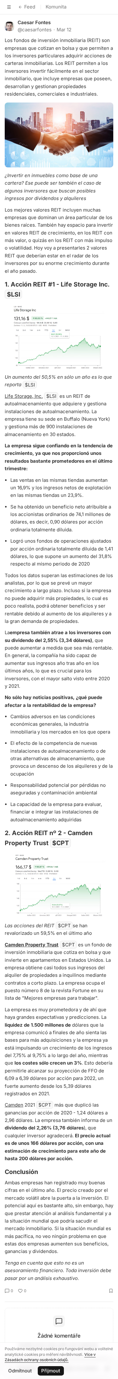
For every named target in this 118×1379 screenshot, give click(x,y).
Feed (29, 7)
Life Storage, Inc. (24, 396)
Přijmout (50, 1371)
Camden (14, 1105)
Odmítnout (20, 1371)
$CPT (60, 843)
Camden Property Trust (32, 945)
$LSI (13, 294)
